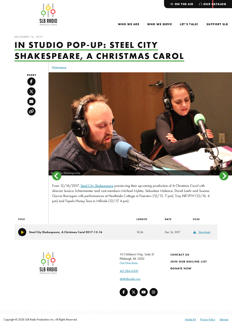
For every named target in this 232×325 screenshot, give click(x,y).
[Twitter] (134, 292)
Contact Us (179, 254)
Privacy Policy (207, 319)
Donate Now (181, 268)
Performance (59, 67)
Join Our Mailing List (188, 261)
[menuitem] (128, 24)
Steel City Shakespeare (96, 185)
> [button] (223, 175)
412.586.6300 (129, 271)
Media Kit (190, 319)
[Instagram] (154, 292)
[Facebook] (124, 292)
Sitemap (223, 319)
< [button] (56, 175)
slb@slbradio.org (130, 279)
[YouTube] (144, 292)
